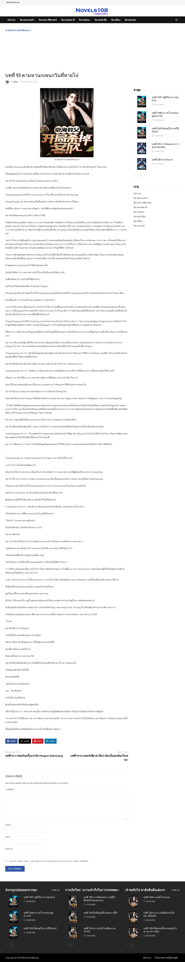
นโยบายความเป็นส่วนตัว (166, 957)
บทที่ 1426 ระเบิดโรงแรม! (156, 897)
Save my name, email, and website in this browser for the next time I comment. (49, 861)
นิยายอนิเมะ (84, 19)
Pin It (39, 741)
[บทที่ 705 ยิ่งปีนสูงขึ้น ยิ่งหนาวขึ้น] (73, 913)
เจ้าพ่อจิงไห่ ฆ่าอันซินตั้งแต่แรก (18, 30)
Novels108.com (13, 2)
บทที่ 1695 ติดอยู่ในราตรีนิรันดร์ (40, 928)
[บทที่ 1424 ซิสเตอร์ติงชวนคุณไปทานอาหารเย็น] (133, 928)
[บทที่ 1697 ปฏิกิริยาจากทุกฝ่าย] (142, 97)
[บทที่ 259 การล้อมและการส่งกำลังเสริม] (142, 144)
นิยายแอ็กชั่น (101, 19)
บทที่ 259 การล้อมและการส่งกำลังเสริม (165, 146)
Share (13, 741)
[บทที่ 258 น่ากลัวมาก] (142, 159)
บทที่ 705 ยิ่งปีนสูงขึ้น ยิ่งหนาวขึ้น (100, 912)
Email (8, 837)
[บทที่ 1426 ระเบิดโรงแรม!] (133, 897)
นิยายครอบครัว (27, 19)
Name (8, 825)
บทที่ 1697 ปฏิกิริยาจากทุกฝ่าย (39, 897)
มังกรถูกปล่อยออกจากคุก (21, 890)
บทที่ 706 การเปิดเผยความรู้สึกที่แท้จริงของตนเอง (99, 899)
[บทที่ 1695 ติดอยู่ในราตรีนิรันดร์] (142, 128)
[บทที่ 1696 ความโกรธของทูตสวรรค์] (142, 113)
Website (9, 849)
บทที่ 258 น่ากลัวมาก (162, 159)
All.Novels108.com (30, 957)
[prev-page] (136, 176)
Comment (10, 789)
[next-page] (140, 176)
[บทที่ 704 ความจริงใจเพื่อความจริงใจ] (73, 928)
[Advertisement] (92, 52)
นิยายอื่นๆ (115, 19)
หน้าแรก (11, 19)
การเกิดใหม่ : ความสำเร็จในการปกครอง (91, 890)
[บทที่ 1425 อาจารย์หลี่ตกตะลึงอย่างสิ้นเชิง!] (133, 913)
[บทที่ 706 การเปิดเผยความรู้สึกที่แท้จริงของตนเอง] (73, 897)
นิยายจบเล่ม (130, 19)
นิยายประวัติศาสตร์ (48, 19)
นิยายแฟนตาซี (68, 19)
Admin (15, 82)
